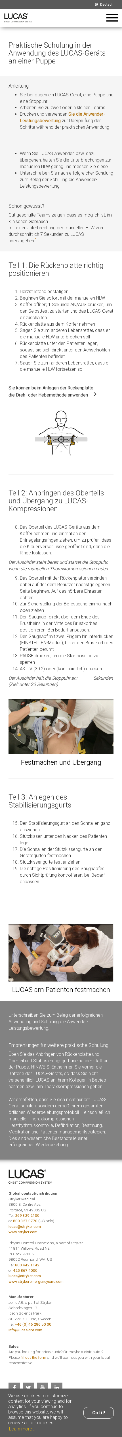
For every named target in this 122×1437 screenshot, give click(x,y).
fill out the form (33, 1357)
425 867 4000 (25, 1270)
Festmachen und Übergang (61, 762)
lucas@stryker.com (25, 1226)
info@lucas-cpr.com (25, 1330)
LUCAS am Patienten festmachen (61, 989)
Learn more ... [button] (23, 1429)
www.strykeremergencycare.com (36, 1281)
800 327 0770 (25, 1220)
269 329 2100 (27, 1215)
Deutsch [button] (106, 4)
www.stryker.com (23, 1232)
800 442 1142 (27, 1265)
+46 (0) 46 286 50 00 (33, 1324)
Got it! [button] (98, 1412)
